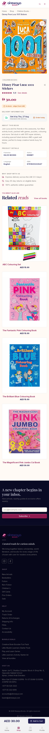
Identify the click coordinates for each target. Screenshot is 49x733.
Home (4, 11)
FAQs (4, 625)
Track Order (7, 615)
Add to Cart (38, 721)
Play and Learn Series (11, 651)
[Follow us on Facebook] (10, 561)
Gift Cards (6, 592)
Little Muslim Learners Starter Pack (16, 648)
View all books (40, 198)
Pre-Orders (6, 595)
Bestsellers (6, 578)
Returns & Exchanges (11, 618)
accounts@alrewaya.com (12, 694)
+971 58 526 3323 (9, 686)
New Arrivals (7, 574)
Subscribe (23, 516)
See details (22, 93)
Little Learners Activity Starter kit (15, 655)
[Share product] (44, 85)
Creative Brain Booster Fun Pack (15, 644)
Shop (12, 11)
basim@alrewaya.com (11, 698)
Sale (4, 599)
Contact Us (6, 628)
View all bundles (9, 658)
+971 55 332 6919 (9, 690)
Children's (6, 588)
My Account (7, 611)
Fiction (4, 581)
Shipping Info (7, 621)
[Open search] (39, 4)
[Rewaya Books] (24, 535)
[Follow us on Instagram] (4, 561)
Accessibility (7, 632)
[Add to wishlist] (42, 23)
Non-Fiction (7, 585)
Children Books (23, 11)
